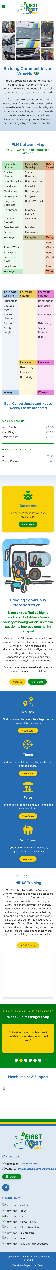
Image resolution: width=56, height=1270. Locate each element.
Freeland (25, 372)
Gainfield (30, 218)
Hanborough (27, 367)
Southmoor (10, 209)
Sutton (8, 323)
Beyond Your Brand (34, 1265)
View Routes (28, 730)
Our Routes (37, 681)
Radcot (50, 242)
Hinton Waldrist (34, 201)
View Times (28, 773)
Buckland (30, 227)
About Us (17, 681)
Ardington (10, 252)
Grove (7, 232)
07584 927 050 (30, 1163)
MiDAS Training (28, 945)
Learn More (28, 524)
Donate (14, 1176)
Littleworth (31, 232)
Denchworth (11, 227)
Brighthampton (13, 181)
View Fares (28, 816)
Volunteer (28, 858)
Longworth (10, 196)
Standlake (10, 186)
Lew (48, 266)
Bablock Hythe (47, 323)
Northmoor (10, 300)
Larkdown (10, 266)
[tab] (16, 1060)
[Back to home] (28, 8)
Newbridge (11, 191)
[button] (3, 6)
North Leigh (27, 377)
